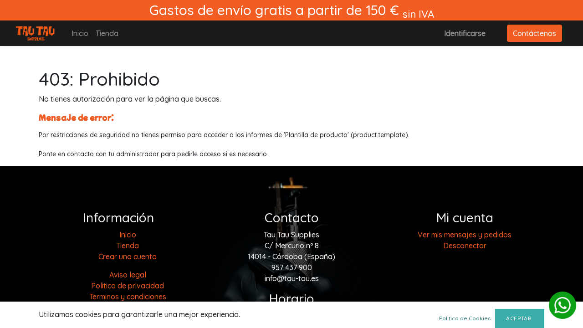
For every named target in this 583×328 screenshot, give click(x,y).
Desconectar (464, 245)
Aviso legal (127, 274)
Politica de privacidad (127, 285)
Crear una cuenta (127, 256)
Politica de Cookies (465, 318)
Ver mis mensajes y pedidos (464, 234)
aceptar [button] (519, 318)
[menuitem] (80, 33)
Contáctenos (534, 33)
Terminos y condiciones (127, 296)
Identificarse (465, 33)
